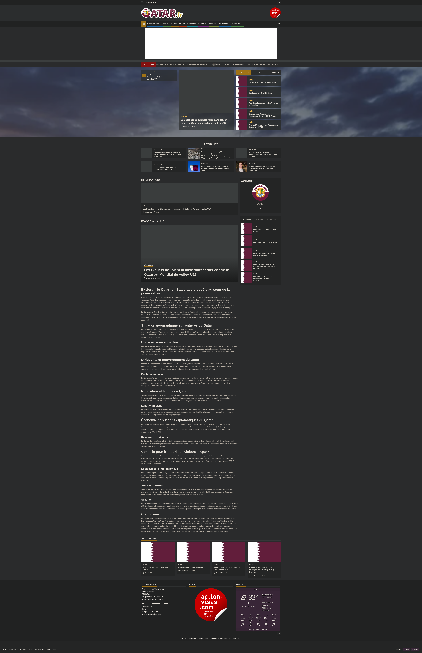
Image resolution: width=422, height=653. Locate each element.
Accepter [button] (415, 649)
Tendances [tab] (274, 72)
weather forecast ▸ (258, 630)
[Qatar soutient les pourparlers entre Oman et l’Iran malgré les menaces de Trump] (194, 166)
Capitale (202, 24)
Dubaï (239, 638)
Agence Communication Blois (224, 638)
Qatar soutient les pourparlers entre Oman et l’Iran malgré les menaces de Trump (215, 168)
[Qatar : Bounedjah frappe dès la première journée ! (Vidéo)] (146, 166)
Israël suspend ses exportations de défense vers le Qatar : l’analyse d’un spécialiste (262, 168)
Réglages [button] (398, 649)
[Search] (279, 24)
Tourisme (191, 24)
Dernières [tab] (244, 72)
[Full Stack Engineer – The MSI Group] (241, 81)
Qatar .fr (185, 638)
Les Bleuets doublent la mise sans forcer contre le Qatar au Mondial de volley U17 (160, 77)
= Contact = (236, 24)
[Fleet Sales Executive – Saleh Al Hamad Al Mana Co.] (241, 103)
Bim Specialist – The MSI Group (260, 93)
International (153, 24)
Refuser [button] (406, 649)
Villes (182, 24)
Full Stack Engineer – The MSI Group (262, 82)
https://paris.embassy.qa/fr (152, 599)
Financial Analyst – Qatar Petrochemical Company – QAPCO (263, 278)
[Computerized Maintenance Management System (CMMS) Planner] (241, 114)
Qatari (195, 126)
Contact (208, 638)
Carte (174, 24)
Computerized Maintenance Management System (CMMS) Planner (264, 266)
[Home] (144, 24)
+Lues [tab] (260, 220)
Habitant (212, 24)
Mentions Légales (197, 638)
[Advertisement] (211, 43)
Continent (223, 24)
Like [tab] (259, 72)
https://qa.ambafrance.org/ (152, 614)
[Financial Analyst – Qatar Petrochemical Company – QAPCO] (241, 125)
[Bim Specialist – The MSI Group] (241, 92)
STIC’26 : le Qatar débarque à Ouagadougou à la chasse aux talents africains (263, 154)
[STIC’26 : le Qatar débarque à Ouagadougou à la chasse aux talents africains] (241, 153)
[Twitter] (260, 208)
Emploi (166, 24)
